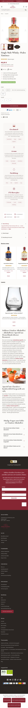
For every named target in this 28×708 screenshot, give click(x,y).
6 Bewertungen (10, 59)
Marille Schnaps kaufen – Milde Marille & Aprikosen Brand (12, 653)
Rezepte (2, 573)
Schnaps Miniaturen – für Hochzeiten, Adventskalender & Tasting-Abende (13, 650)
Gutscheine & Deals (4, 634)
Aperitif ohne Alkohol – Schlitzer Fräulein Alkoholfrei (11, 659)
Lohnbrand (3, 627)
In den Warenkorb (14, 106)
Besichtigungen (4, 538)
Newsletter (3, 632)
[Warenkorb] (26, 7)
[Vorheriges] (2, 30)
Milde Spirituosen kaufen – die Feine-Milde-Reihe (10, 655)
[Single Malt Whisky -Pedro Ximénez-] (14, 30)
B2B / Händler (3, 625)
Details (8, 276)
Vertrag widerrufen (7, 611)
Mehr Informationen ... (19, 696)
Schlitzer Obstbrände (5, 551)
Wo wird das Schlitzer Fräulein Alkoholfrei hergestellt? (14, 441)
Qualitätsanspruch (4, 569)
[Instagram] (12, 680)
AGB (19, 481)
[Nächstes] (25, 30)
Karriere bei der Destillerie (6, 575)
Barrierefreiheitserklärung (6, 608)
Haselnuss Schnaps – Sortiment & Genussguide (10, 643)
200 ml (8, 90)
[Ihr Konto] (23, 7)
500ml (3, 93)
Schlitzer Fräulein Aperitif (12, 405)
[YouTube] (9, 680)
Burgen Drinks (3, 558)
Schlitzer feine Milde (5, 555)
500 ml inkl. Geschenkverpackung (18, 90)
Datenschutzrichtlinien (11, 482)
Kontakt (2, 621)
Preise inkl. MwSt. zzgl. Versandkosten (7, 66)
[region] (14, 33)
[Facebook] (4, 117)
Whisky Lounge (4, 540)
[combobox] (11, 9)
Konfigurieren (7, 700)
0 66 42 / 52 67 (3, 519)
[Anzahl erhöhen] (10, 100)
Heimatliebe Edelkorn (8, 263)
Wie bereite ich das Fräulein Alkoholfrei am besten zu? (14, 434)
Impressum (3, 602)
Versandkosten (4, 584)
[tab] (13, 226)
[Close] (26, 1)
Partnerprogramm (4, 588)
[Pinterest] (7, 117)
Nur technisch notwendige (18, 700)
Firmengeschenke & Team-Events (7, 629)
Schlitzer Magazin (4, 571)
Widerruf (2, 604)
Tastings (2, 542)
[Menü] (1, 7)
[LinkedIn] (15, 680)
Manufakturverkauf (4, 536)
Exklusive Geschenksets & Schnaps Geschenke (10, 645)
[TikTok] (17, 680)
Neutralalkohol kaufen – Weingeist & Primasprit (10, 657)
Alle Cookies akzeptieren (14, 705)
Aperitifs (6, 395)
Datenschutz (3, 600)
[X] (5, 117)
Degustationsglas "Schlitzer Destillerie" (14, 313)
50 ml (3, 90)
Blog (2, 661)
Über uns (2, 567)
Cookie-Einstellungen (5, 606)
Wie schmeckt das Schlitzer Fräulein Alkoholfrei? (14, 428)
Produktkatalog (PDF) (5, 586)
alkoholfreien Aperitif (18, 340)
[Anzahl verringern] (2, 100)
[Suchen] (25, 9)
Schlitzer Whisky (4, 553)
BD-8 (23, 687)
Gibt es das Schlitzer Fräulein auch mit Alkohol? (14, 447)
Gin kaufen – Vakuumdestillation (7, 647)
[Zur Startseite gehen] (12, 6)
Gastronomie (3, 623)
